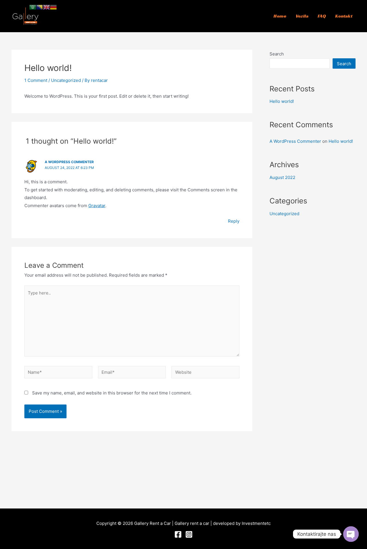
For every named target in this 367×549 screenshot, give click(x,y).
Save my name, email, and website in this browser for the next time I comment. (112, 393)
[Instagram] (189, 534)
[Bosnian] (39, 6)
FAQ (322, 16)
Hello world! (282, 101)
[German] (53, 6)
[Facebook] (178, 534)
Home (280, 16)
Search (277, 54)
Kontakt (343, 16)
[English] (46, 6)
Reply (233, 221)
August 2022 (282, 177)
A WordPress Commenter (69, 162)
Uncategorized (66, 80)
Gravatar (96, 205)
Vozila (302, 16)
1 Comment (35, 80)
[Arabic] (32, 6)
